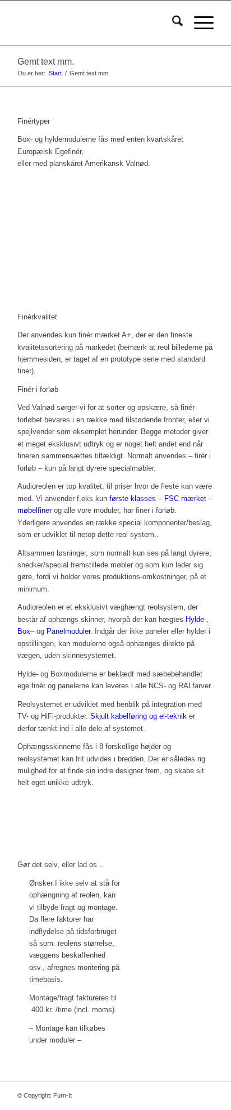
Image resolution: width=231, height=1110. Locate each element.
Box (23, 631)
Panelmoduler (68, 631)
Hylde (195, 619)
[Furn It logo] (95, 23)
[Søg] (172, 23)
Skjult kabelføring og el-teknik (138, 716)
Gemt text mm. (45, 61)
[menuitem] (172, 23)
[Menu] (198, 23)
